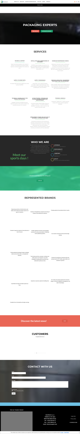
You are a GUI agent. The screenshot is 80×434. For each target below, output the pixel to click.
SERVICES (22, 1)
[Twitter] (63, 239)
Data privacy (14, 389)
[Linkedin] (21, 216)
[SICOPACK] (4, 1)
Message (14, 380)
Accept (61, 432)
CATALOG (39, 1)
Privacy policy (73, 418)
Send (14, 393)
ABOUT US (16, 1)
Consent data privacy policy (18, 390)
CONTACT (48, 1)
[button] (78, 1)
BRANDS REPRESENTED (30, 1)
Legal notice (73, 416)
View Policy (66, 432)
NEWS (43, 1)
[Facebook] (23, 216)
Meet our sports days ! (19, 156)
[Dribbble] (16, 216)
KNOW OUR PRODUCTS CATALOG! (40, 176)
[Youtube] (18, 216)
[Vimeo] (20, 289)
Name (13, 371)
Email (13, 375)
